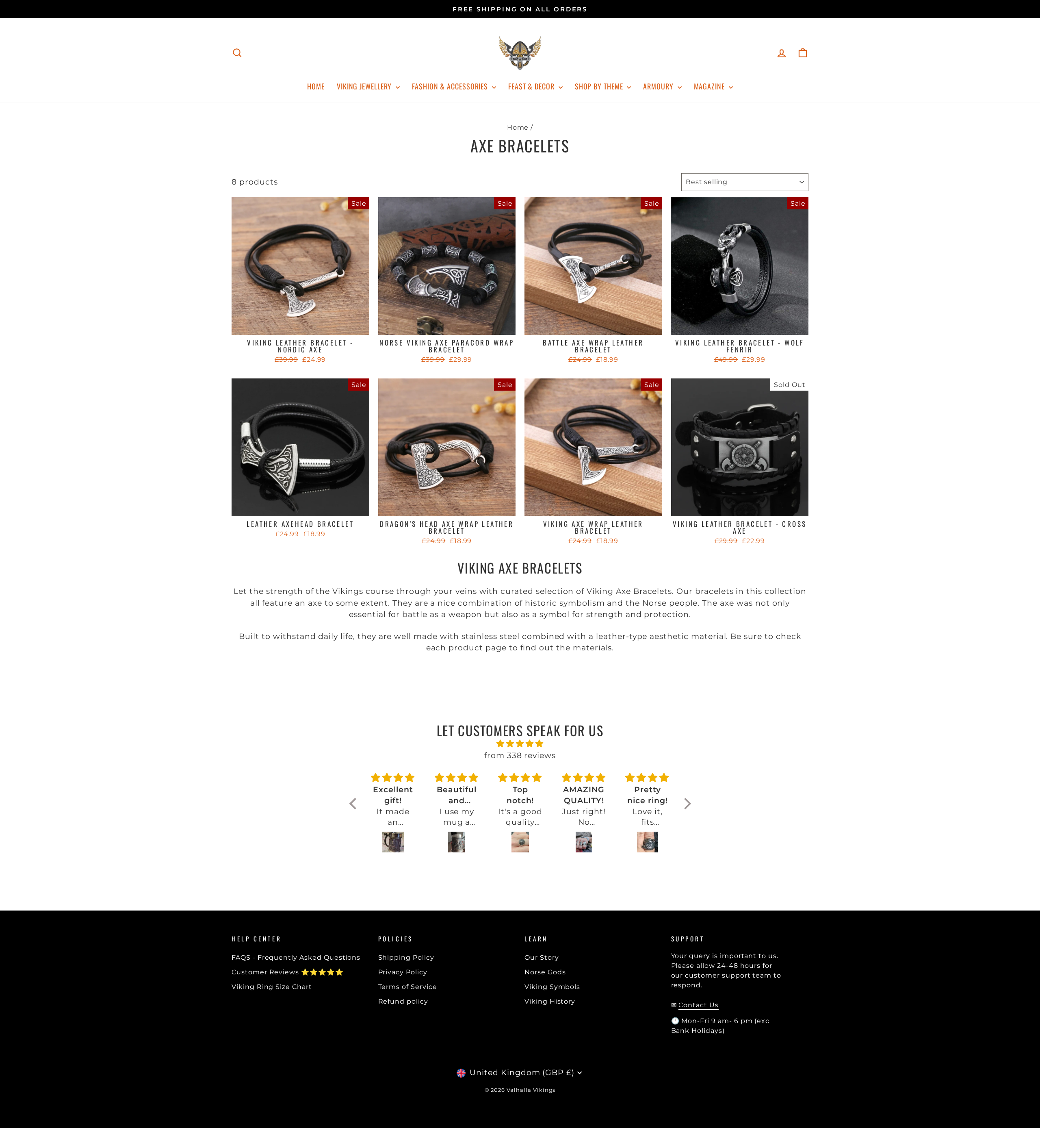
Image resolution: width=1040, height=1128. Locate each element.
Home (316, 86)
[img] (520, 744)
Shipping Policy (406, 957)
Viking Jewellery (365, 86)
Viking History (549, 1001)
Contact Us (698, 1005)
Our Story (541, 957)
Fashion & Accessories (451, 86)
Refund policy (403, 1001)
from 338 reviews (520, 755)
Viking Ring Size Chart (272, 986)
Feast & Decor (532, 86)
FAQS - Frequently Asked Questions (296, 957)
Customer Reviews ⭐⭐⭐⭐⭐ (288, 972)
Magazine (710, 86)
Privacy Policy (402, 972)
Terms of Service (407, 986)
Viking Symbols (552, 986)
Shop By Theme (600, 86)
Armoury (659, 86)
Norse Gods (545, 972)
